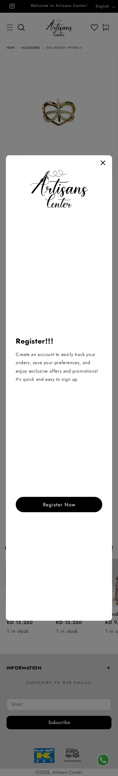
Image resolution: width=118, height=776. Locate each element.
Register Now (59, 504)
